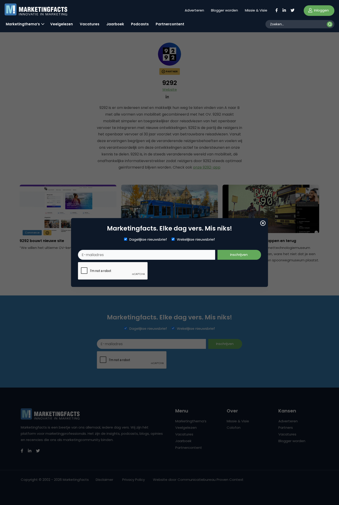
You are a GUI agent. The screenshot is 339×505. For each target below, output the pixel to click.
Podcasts (140, 24)
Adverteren (194, 10)
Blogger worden (224, 10)
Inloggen (321, 10)
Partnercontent (170, 24)
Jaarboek (115, 24)
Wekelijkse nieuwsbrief (196, 239)
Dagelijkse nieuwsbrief (148, 239)
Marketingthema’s (23, 24)
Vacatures (89, 24)
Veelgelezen (61, 24)
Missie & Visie (256, 10)
